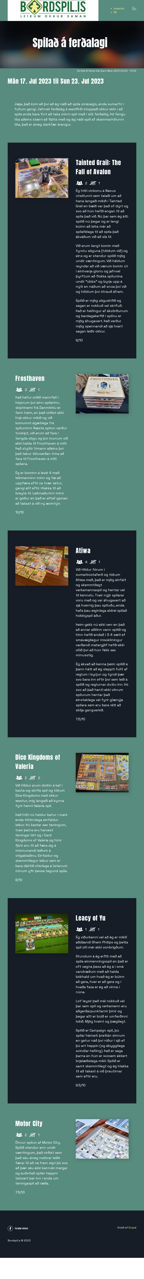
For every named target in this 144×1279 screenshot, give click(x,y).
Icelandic (119, 8)
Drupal (132, 1227)
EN (115, 12)
